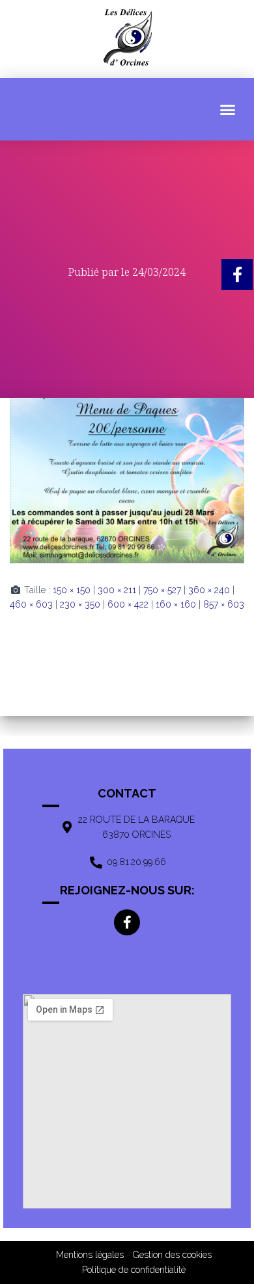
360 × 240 (209, 590)
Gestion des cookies (172, 1255)
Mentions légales (90, 1255)
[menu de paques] (127, 480)
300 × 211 (117, 590)
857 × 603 (223, 604)
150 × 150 (72, 590)
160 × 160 (176, 604)
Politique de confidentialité (134, 1269)
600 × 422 (127, 604)
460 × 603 (31, 604)
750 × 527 (162, 590)
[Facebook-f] (127, 922)
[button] (228, 109)
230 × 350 (80, 604)
